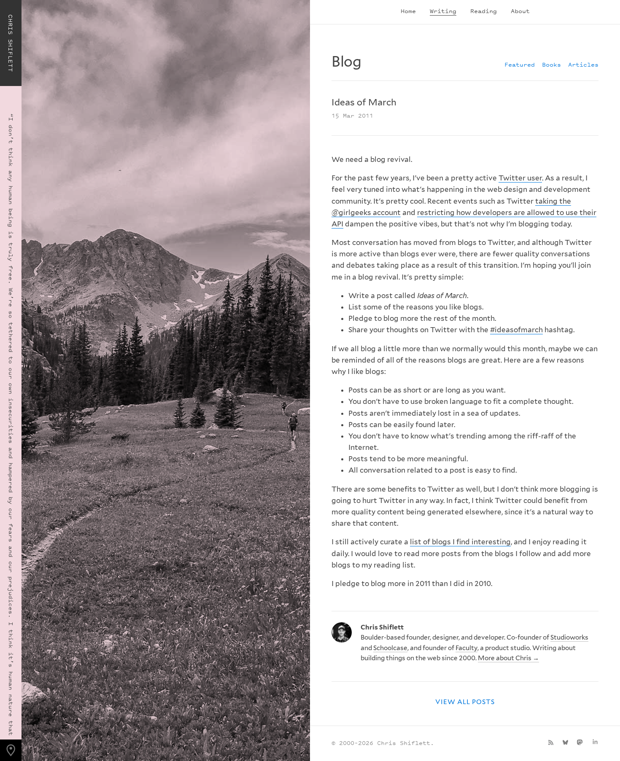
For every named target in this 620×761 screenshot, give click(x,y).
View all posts (465, 702)
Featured (519, 64)
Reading (483, 10)
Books (551, 64)
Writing (443, 10)
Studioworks (569, 637)
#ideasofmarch (516, 329)
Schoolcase (390, 648)
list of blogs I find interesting (460, 542)
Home (408, 10)
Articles (583, 64)
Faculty (466, 648)
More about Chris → (508, 658)
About (520, 10)
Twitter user (520, 178)
